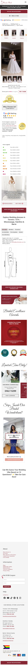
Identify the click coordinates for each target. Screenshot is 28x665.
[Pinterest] (15, 598)
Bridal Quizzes (6, 568)
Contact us (5, 595)
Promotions (17, 229)
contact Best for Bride (11, 125)
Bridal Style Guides (7, 566)
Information (4, 229)
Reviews (21, 232)
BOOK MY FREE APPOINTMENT (14, 11)
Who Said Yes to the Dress (9, 554)
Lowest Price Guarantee (9, 556)
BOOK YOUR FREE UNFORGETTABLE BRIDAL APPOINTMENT (14, 210)
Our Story (5, 553)
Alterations (11, 229)
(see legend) (15, 91)
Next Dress (19, 203)
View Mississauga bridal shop (9, 616)
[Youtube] (8, 598)
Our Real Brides (5, 232)
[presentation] (2, 35)
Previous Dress (8, 203)
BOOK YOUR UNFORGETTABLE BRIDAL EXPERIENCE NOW (14, 288)
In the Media (6, 557)
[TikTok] (11, 598)
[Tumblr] (17, 598)
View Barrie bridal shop (8, 640)
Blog (4, 565)
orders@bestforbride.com (17, 242)
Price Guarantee (13, 232)
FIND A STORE (14, 16)
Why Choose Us (7, 552)
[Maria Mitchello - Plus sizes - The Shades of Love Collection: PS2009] (5, 79)
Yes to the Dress (5, 234)
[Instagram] (20, 598)
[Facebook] (5, 598)
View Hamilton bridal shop (9, 628)
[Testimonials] (14, 115)
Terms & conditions (8, 569)
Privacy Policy (6, 570)
